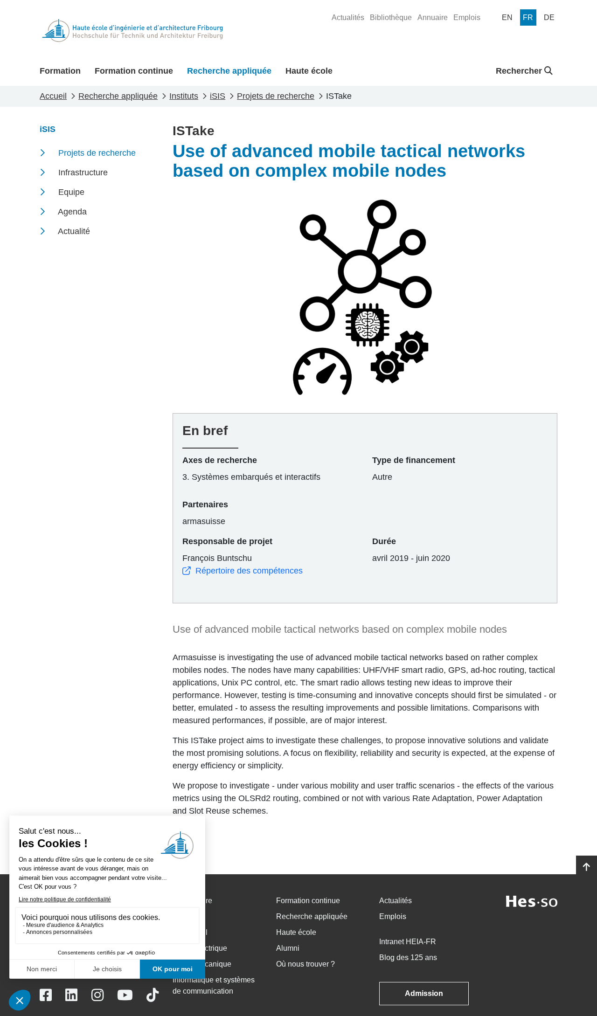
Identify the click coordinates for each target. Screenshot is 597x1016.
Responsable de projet (227, 541)
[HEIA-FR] (132, 30)
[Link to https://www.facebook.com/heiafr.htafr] (46, 995)
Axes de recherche (219, 460)
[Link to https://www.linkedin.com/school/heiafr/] (71, 995)
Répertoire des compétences (249, 570)
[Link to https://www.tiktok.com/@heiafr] (152, 995)
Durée (384, 541)
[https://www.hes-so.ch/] (531, 901)
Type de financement (413, 460)
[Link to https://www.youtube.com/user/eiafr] (125, 995)
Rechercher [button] (520, 71)
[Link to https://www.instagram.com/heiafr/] (97, 995)
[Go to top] (586, 867)
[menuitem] (348, 18)
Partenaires (205, 504)
